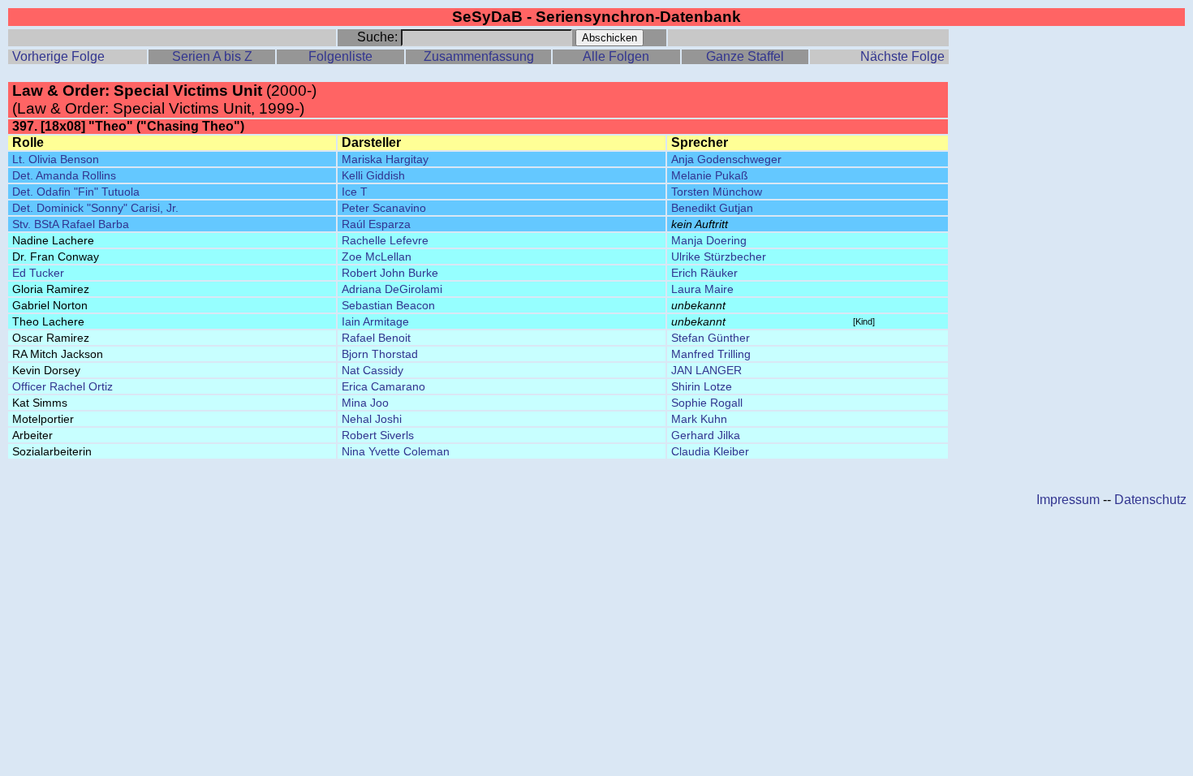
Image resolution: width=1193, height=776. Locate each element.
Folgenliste (340, 56)
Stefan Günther (710, 337)
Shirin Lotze (701, 386)
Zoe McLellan (376, 256)
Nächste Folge (902, 56)
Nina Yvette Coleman (396, 451)
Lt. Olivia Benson (55, 159)
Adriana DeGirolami (392, 288)
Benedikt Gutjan (712, 207)
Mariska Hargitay (385, 159)
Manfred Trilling (711, 353)
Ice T (355, 191)
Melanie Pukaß (709, 175)
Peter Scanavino (384, 207)
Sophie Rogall (707, 402)
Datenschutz (1150, 500)
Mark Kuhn (699, 418)
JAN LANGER (706, 370)
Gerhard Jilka (705, 435)
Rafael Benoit (376, 337)
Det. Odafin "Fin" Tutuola (76, 191)
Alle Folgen (616, 56)
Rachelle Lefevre (385, 240)
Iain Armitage (375, 321)
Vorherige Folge (58, 56)
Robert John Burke (390, 272)
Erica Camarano (383, 386)
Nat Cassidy (372, 370)
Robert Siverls (378, 435)
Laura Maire (702, 288)
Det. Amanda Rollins (64, 175)
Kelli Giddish (373, 175)
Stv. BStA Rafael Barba (70, 224)
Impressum (1068, 500)
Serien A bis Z (212, 56)
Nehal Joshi (372, 418)
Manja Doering (709, 240)
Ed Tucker (38, 272)
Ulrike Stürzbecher (718, 256)
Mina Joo (365, 402)
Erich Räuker (704, 272)
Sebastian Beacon (388, 305)
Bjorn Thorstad (380, 353)
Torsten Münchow (716, 191)
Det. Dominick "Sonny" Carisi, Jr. (95, 207)
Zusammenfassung (479, 56)
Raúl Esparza (376, 224)
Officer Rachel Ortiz (62, 386)
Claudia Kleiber (710, 451)
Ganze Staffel (745, 56)
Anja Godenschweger (726, 159)
